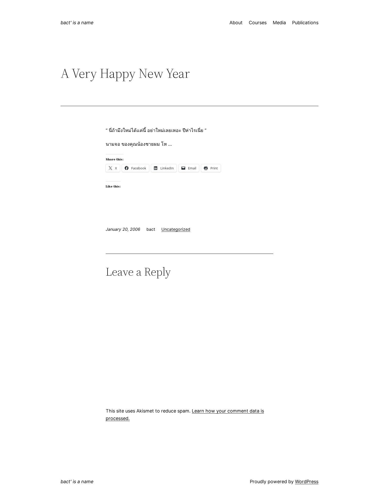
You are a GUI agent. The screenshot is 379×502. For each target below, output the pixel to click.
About (236, 22)
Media (279, 22)
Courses (258, 22)
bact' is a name (77, 22)
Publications (305, 22)
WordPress (306, 481)
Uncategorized (175, 229)
